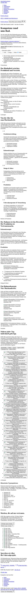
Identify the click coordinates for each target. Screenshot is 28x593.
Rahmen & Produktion (9, 9)
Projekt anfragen (4, 15)
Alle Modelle (3, 347)
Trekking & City (4, 349)
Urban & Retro (12, 349)
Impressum (18, 589)
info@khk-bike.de (13, 18)
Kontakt (5, 13)
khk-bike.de (17, 569)
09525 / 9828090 (5, 18)
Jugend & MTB (20, 347)
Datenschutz (24, 589)
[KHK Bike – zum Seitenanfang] (4, 2)
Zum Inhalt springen (5, 1)
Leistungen (6, 7)
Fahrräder (6, 10)
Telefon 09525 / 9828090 (20, 588)
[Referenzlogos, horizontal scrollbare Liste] (14, 538)
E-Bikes (9, 347)
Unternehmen (7, 6)
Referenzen (6, 12)
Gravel (14, 347)
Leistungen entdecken (14, 41)
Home (5, 5)
